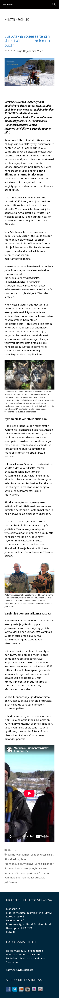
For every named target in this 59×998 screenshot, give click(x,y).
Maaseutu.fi (13, 909)
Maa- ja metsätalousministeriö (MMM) (29, 912)
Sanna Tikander (44, 863)
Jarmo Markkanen (18, 854)
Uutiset (12, 850)
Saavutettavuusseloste (19, 969)
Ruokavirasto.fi (15, 916)
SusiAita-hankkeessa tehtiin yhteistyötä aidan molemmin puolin (28, 41)
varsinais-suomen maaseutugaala (25, 877)
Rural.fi (10, 932)
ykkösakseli (11, 882)
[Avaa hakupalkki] (54, 4)
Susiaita (44, 873)
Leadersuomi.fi (15, 920)
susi (35, 873)
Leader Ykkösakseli (42, 854)
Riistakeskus (12, 859)
